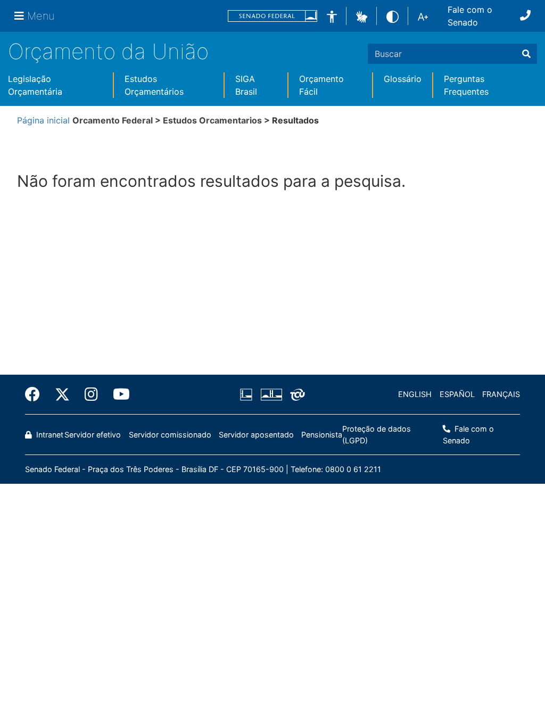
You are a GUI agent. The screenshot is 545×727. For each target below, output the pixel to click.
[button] (361, 15)
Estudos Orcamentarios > (217, 120)
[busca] (526, 53)
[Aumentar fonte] (422, 16)
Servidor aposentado (256, 434)
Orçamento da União (108, 51)
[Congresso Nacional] (271, 394)
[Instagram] (91, 394)
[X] (62, 394)
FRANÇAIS (501, 394)
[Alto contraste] (392, 16)
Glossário (403, 78)
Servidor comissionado (170, 434)
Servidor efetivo (92, 434)
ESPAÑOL (457, 394)
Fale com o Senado (470, 16)
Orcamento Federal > (117, 120)
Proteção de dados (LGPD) (376, 434)
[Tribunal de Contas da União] (295, 394)
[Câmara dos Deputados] (248, 394)
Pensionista (321, 434)
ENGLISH (415, 394)
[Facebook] (36, 394)
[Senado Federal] (272, 16)
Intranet (48, 434)
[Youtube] (117, 394)
